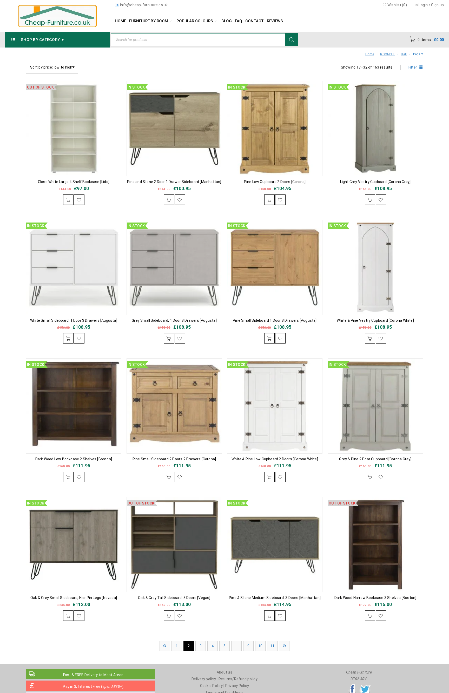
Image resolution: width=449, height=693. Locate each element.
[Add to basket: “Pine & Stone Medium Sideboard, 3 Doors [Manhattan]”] (269, 615)
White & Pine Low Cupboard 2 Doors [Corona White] (275, 459)
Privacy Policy (237, 686)
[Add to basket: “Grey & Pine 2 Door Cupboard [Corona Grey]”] (370, 477)
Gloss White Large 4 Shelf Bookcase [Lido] (73, 182)
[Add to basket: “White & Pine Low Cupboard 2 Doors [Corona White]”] (269, 477)
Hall (404, 54)
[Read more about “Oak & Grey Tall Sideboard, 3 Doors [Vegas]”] (169, 615)
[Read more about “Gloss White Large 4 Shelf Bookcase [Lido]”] (68, 199)
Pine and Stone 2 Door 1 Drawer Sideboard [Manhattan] (174, 182)
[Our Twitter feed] (365, 686)
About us (224, 672)
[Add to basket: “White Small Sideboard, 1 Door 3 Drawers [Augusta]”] (68, 338)
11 (272, 646)
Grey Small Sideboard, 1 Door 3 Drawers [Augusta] (174, 320)
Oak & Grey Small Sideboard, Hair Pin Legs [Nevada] (73, 598)
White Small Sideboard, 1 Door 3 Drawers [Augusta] (73, 320)
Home (369, 54)
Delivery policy (204, 679)
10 (260, 646)
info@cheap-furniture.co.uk (144, 5)
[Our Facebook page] (352, 686)
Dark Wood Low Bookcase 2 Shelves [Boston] (73, 459)
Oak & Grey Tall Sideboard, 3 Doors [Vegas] (174, 598)
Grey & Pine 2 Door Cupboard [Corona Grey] (375, 459)
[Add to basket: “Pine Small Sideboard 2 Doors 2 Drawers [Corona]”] (169, 477)
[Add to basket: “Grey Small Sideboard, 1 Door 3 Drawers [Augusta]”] (169, 338)
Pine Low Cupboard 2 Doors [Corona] (275, 182)
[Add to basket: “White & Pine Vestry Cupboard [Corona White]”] (370, 338)
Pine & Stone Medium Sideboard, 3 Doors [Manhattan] (275, 598)
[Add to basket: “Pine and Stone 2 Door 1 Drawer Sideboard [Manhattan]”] (169, 199)
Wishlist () (397, 5)
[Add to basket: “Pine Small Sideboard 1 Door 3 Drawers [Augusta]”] (269, 338)
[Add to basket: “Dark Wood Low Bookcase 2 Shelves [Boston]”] (68, 477)
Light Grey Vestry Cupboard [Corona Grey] (375, 182)
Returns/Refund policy (238, 679)
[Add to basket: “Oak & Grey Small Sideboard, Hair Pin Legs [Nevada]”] (68, 615)
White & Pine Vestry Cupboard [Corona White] (375, 320)
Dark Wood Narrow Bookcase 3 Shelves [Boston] (375, 598)
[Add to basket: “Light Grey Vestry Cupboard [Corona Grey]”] (370, 199)
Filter (412, 67)
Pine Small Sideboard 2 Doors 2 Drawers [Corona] (174, 459)
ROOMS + (387, 54)
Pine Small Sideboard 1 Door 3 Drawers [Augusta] (274, 320)
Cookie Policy (211, 686)
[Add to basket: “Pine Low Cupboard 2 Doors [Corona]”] (269, 199)
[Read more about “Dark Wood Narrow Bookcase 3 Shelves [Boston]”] (370, 615)
